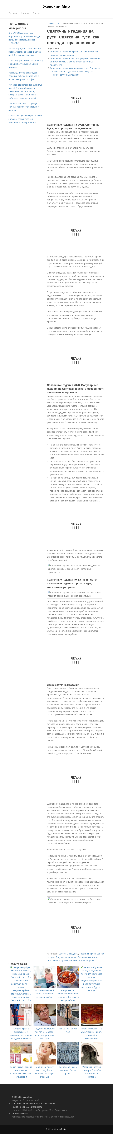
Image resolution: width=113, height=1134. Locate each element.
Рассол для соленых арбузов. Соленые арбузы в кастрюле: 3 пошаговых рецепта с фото (24, 76)
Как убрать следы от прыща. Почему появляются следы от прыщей (24, 106)
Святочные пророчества (59, 960)
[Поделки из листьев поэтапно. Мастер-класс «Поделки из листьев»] (45, 1025)
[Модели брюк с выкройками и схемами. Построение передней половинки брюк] (21, 1025)
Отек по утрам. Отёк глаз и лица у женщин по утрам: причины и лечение (26, 64)
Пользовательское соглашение (39, 1103)
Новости (24, 13)
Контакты (16, 1103)
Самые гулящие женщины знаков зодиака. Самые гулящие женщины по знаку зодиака (25, 119)
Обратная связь (20, 1113)
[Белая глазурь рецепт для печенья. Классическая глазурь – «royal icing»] (21, 1063)
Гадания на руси (87, 953)
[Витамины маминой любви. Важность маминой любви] (45, 987)
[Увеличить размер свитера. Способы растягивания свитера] (92, 1063)
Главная (13, 13)
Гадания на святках (87, 957)
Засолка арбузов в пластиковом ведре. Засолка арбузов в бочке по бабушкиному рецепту (25, 52)
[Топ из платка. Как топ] (68, 1025)
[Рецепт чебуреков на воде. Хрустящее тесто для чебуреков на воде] (92, 977)
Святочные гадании (68, 953)
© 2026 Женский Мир (22, 1097)
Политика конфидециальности (27, 1106)
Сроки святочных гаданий (66, 74)
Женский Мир (56, 6)
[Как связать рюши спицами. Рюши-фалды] (68, 1063)
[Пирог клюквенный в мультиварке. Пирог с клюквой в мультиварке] (92, 1025)
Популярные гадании (65, 957)
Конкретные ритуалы (83, 960)
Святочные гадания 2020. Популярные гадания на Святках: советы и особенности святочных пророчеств (75, 61)
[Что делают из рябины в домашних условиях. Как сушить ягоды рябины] (68, 987)
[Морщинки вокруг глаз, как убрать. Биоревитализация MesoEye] (45, 1063)
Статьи (36, 13)
